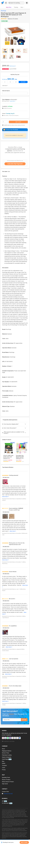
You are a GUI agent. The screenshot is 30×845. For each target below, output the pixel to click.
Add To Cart (18, 121)
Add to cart (24, 842)
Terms (3, 767)
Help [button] (22, 7)
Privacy (4, 769)
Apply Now (8, 7)
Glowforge (3, 10)
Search (15, 2)
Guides (3, 763)
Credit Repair (5, 759)
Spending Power (6, 777)
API (3, 801)
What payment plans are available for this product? (14, 432)
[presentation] (26, 450)
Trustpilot (4, 765)
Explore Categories (6, 757)
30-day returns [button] (8, 101)
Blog (3, 761)
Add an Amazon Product (8, 781)
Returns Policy (5, 753)
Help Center (5, 783)
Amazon (11, 714)
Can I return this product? (10, 428)
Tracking (16, 7)
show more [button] (5, 496)
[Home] (2, 3)
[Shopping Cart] (27, 3)
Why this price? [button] (12, 66)
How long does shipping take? (11, 424)
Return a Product (6, 779)
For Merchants (5, 803)
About (3, 748)
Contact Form (5, 791)
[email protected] (8, 793)
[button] (6, 3)
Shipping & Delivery (6, 751)
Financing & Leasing (7, 755)
